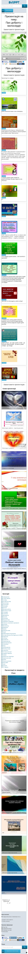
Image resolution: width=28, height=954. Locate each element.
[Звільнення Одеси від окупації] (14, 844)
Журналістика (6, 619)
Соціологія (5, 650)
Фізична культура (7, 661)
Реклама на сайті (7, 930)
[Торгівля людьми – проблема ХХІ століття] (14, 744)
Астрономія (6, 604)
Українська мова (7, 658)
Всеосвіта (5, 931)
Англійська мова (7, 601)
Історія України (6, 598)
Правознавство (6, 641)
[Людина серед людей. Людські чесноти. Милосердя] (14, 560)
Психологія (5, 644)
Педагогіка (5, 636)
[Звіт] (14, 824)
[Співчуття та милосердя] (14, 460)
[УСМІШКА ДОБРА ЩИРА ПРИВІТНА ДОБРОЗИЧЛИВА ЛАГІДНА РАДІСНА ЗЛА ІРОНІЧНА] (9, 169)
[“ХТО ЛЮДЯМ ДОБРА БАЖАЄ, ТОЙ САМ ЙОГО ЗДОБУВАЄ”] (9, 248)
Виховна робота (7, 609)
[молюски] (14, 764)
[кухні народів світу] (14, 704)
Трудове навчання (7, 653)
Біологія (5, 607)
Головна (3, 13)
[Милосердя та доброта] (14, 440)
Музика (4, 629)
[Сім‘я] (14, 684)
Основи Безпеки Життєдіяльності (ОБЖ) (13, 635)
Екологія (5, 616)
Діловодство (6, 615)
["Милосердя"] (14, 580)
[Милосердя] (14, 540)
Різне (4, 645)
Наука (4, 632)
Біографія (5, 606)
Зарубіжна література (8, 621)
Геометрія (5, 613)
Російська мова (6, 648)
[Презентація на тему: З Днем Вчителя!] (14, 724)
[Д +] (9, 191)
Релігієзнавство (6, 647)
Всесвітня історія (7, 610)
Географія (5, 612)
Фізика (4, 659)
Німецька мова (6, 630)
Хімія (4, 664)
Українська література (8, 656)
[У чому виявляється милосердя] (14, 480)
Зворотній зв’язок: (11, 916)
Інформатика (6, 597)
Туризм (4, 654)
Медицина (5, 627)
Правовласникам (7, 928)
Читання (5, 665)
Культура (5, 624)
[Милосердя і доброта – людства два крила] (14, 420)
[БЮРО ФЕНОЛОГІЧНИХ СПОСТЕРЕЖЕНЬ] (9, 103)
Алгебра (5, 600)
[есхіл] (14, 885)
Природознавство (7, 642)
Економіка (5, 618)
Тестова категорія (7, 651)
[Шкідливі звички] (14, 784)
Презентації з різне (10, 13)
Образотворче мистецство (9, 633)
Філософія (5, 662)
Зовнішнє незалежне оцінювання (11, 622)
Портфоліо (5, 639)
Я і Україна (5, 667)
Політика (5, 638)
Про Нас (5, 927)
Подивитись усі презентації (6, 900)
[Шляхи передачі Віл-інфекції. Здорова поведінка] (14, 804)
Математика (6, 625)
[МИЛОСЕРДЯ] (14, 400)
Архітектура (6, 603)
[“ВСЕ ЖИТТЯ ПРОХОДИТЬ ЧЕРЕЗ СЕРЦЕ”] (9, 292)
